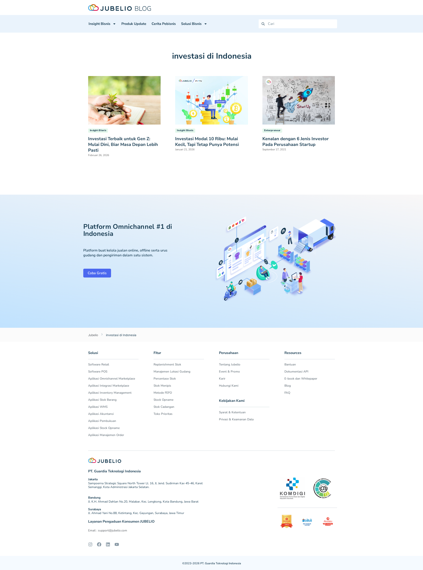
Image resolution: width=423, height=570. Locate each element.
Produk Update (133, 23)
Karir (222, 378)
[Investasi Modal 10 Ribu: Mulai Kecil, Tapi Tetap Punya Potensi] (211, 100)
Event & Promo (229, 371)
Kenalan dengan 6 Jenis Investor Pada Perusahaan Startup (295, 141)
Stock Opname (163, 400)
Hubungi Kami (228, 386)
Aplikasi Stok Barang (102, 400)
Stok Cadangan (164, 407)
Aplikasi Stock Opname (104, 428)
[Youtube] (117, 544)
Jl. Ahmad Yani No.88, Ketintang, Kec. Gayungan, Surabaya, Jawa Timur (136, 513)
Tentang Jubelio (229, 364)
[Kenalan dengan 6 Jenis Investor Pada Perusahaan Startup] (298, 100)
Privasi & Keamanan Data (236, 419)
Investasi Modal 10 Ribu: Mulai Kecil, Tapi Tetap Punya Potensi (207, 141)
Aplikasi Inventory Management (110, 393)
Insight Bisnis (99, 23)
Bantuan (290, 364)
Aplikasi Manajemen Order (106, 435)
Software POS (97, 371)
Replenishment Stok (167, 364)
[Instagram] (90, 544)
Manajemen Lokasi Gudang (172, 371)
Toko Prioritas (163, 414)
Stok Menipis (162, 386)
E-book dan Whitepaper (300, 378)
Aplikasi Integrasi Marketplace (108, 386)
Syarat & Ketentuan (232, 412)
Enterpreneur (272, 130)
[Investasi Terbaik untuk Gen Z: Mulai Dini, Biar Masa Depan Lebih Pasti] (124, 100)
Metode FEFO (163, 393)
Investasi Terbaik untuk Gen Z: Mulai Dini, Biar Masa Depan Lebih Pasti (123, 144)
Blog (287, 386)
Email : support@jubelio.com (107, 530)
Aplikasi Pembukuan (102, 421)
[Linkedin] (108, 544)
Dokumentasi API (296, 371)
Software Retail (98, 364)
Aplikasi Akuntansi (101, 414)
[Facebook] (99, 544)
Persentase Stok (165, 378)
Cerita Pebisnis (164, 23)
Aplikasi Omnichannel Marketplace (111, 378)
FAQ (287, 393)
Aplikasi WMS (98, 407)
